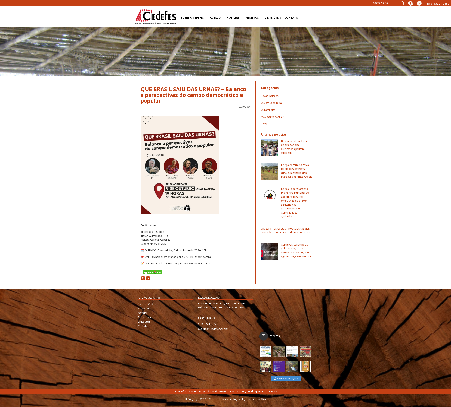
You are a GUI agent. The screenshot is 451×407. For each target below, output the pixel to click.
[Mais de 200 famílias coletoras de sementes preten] (279, 351)
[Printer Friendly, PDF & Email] (152, 272)
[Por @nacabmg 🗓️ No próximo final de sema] (265, 351)
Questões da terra (271, 102)
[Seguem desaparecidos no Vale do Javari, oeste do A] (292, 351)
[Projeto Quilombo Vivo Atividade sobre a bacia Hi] (292, 366)
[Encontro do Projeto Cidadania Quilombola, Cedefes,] (265, 366)
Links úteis (273, 18)
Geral (264, 124)
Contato (291, 18)
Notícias (233, 18)
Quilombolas (268, 110)
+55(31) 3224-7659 (437, 3)
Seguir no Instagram (288, 378)
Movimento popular (272, 117)
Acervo (215, 18)
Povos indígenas (270, 95)
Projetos (253, 18)
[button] (403, 3)
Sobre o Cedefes (193, 18)
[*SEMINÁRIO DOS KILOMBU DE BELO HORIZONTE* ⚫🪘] (305, 366)
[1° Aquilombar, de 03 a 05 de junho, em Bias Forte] (305, 351)
